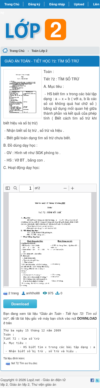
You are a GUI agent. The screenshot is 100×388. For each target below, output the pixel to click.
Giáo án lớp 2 (19, 384)
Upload (79, 4)
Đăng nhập (57, 4)
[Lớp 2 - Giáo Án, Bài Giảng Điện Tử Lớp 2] (50, 26)
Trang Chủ (11, 4)
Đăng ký (34, 4)
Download (20, 303)
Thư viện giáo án (44, 384)
